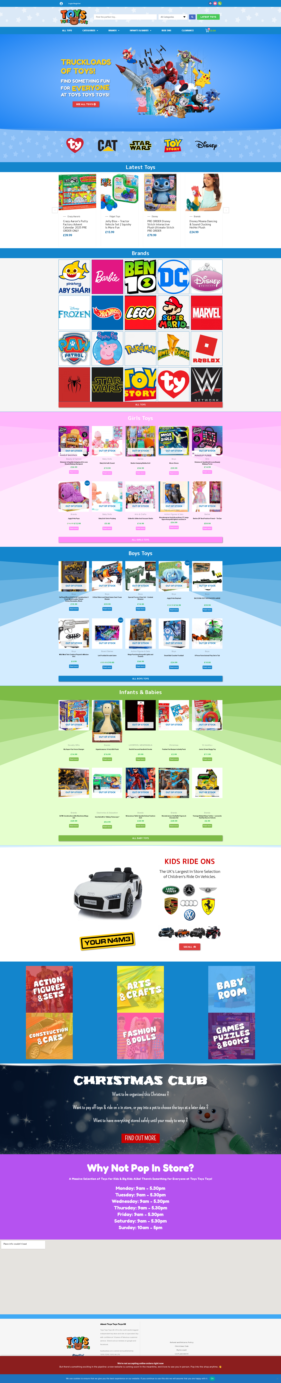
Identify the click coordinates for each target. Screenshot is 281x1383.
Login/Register (74, 3)
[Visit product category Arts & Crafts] (140, 989)
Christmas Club (182, 1346)
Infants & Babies (139, 30)
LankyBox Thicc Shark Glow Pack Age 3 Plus (160, 222)
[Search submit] (192, 16)
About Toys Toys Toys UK (113, 1324)
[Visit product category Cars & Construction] (49, 1036)
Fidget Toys (72, 216)
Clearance (188, 30)
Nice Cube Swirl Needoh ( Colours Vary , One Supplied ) (77, 224)
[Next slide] (226, 210)
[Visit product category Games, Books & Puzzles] (231, 1036)
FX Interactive (116, 216)
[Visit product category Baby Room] (231, 989)
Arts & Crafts (200, 216)
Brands (112, 30)
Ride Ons (166, 30)
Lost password (181, 1353)
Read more (74, 472)
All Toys (67, 30)
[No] (277, 1378)
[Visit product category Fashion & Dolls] (140, 1036)
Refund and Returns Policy (181, 1342)
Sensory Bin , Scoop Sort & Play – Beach (202, 222)
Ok (212, 1378)
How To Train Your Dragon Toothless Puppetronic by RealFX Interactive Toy (119, 226)
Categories (88, 30)
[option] (77, 210)
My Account (182, 1350)
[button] (62, 145)
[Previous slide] (55, 210)
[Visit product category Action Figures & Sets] (49, 989)
